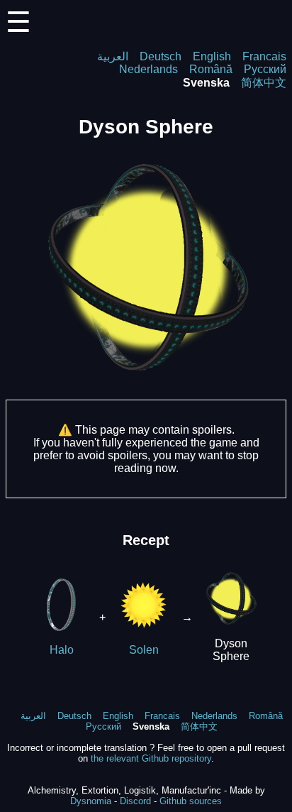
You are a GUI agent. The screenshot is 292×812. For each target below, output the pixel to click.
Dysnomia (90, 801)
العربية (112, 56)
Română (210, 69)
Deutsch (160, 56)
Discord (135, 801)
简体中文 (263, 83)
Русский (265, 69)
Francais (264, 56)
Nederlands (148, 69)
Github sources (190, 801)
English (212, 56)
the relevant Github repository (151, 758)
